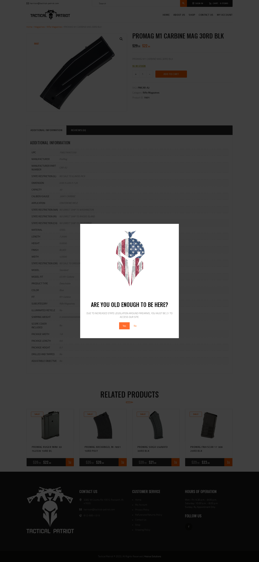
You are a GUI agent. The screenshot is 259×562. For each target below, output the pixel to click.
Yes (124, 325)
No (135, 325)
